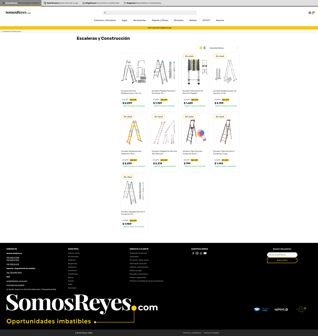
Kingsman (72, 260)
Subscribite (282, 260)
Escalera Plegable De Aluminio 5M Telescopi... (164, 152)
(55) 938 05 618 (12, 264)
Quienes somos (74, 253)
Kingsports (72, 267)
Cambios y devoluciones (139, 267)
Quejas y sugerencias (138, 277)
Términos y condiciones (192, 333)
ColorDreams (73, 274)
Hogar (124, 20)
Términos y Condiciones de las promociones (146, 281)
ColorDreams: (62, 3)
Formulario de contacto (15, 285)
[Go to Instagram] (197, 254)
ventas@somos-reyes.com (16, 281)
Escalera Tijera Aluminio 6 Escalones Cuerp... (223, 152)
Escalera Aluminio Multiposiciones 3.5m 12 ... (132, 92)
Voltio (70, 284)
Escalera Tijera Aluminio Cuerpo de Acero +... (192, 152)
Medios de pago (136, 270)
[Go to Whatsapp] (201, 254)
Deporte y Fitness (160, 20)
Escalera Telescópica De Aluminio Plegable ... (193, 92)
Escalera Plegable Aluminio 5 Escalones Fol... (133, 212)
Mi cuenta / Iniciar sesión (139, 260)
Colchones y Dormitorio (105, 20)
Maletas (193, 20)
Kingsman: (144, 3)
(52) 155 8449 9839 (14, 273)
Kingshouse (72, 263)
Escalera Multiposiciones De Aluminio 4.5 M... (224, 92)
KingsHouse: (102, 3)
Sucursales (72, 288)
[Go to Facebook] (193, 254)
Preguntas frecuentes (138, 253)
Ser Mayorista (73, 257)
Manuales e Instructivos (139, 274)
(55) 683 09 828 (12, 258)
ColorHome (72, 270)
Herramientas (139, 20)
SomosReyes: (22, 3)
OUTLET (206, 20)
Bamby (70, 277)
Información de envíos (138, 263)
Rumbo (71, 281)
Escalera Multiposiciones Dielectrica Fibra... (131, 152)
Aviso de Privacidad (211, 333)
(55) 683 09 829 (12, 260)
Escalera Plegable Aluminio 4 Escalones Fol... (164, 92)
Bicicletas (178, 20)
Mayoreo (220, 20)
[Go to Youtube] (205, 254)
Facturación (134, 257)
